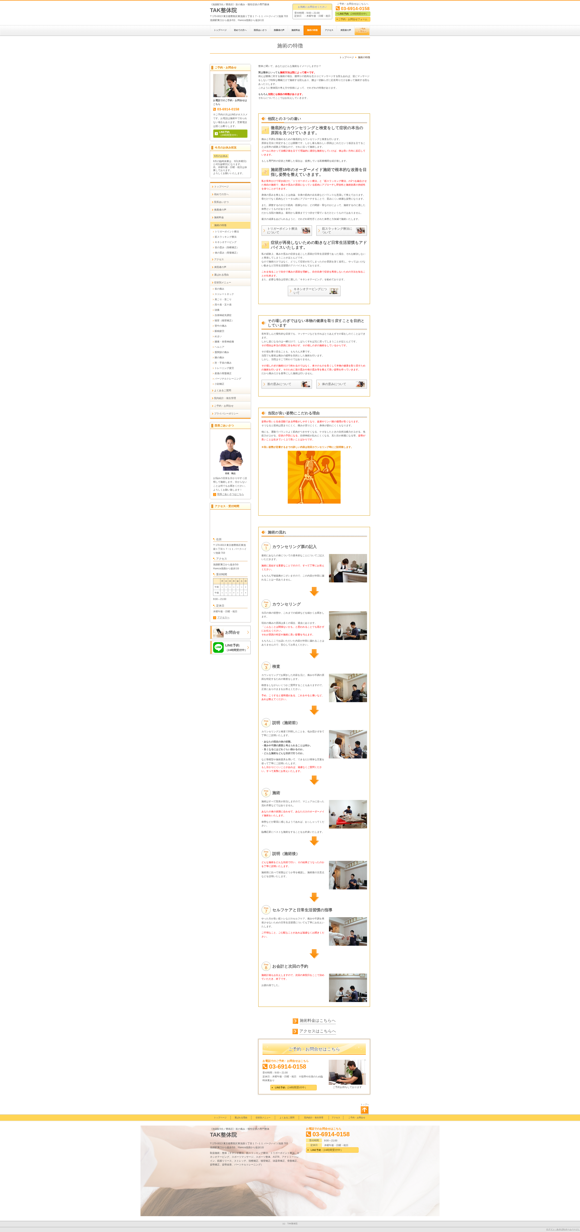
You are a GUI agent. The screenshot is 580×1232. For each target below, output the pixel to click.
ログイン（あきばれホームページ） (563, 1229)
